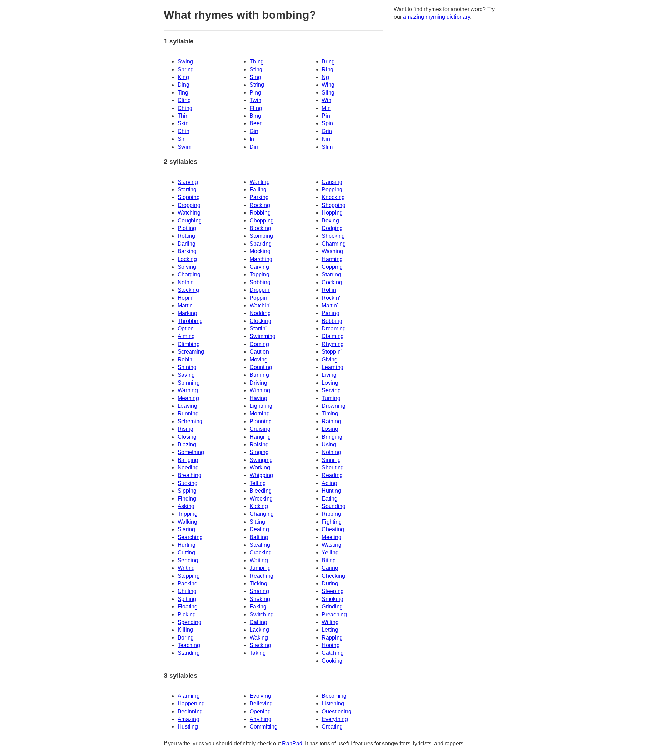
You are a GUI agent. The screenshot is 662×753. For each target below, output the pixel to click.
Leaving (187, 406)
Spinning (189, 383)
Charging (189, 274)
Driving (258, 383)
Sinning (331, 460)
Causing (332, 182)
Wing (328, 85)
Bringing (332, 437)
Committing (264, 727)
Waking (259, 638)
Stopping (189, 197)
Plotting (187, 228)
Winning (260, 390)
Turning (331, 398)
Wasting (331, 545)
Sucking (188, 483)
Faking (258, 607)
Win (326, 100)
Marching (261, 259)
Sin (182, 139)
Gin (254, 131)
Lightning (261, 406)
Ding (183, 85)
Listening (333, 703)
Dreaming (334, 328)
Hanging (260, 437)
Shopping (333, 205)
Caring (330, 568)
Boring (186, 638)
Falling (258, 189)
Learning (332, 367)
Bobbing (332, 321)
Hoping (331, 645)
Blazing (187, 444)
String (257, 85)
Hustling (188, 727)
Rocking (260, 205)
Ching (185, 108)
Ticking (258, 583)
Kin (326, 139)
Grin (327, 131)
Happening (191, 703)
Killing (185, 630)
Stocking (188, 290)
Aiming (186, 336)
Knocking (333, 197)
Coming (259, 344)
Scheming (190, 421)
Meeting (331, 537)
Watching (189, 213)
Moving (259, 360)
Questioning (336, 711)
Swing (185, 62)
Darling (186, 244)
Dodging (332, 228)
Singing (259, 452)
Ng (325, 77)
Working (260, 467)
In (252, 139)
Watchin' (260, 305)
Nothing (331, 452)
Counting (261, 367)
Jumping (260, 568)
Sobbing (260, 282)
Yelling (330, 552)
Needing (188, 467)
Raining (331, 421)
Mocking (260, 251)
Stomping (261, 236)
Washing (332, 251)
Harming (332, 259)
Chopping (262, 221)
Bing (255, 116)
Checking (333, 576)
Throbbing (190, 321)
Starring (331, 274)
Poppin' (259, 298)
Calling (258, 622)
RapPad (292, 743)
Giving (330, 360)
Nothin (186, 282)
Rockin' (331, 298)
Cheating (333, 529)
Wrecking (261, 499)
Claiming (333, 336)
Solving (187, 267)
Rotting (186, 236)
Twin (255, 100)
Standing (189, 653)
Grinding (332, 607)
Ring (327, 69)
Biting (329, 560)
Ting (183, 93)
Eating (330, 499)
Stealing (260, 545)
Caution (259, 352)
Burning (259, 375)
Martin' (330, 305)
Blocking (260, 228)
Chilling (187, 591)
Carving (259, 267)
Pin (326, 116)
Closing (187, 437)
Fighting (332, 522)
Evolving (260, 696)
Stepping (189, 576)
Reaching (261, 576)
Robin (185, 360)
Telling (258, 483)
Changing (262, 514)
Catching (333, 653)
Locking (187, 259)
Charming (334, 244)
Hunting (331, 491)
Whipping (261, 475)
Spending (189, 622)
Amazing (188, 719)
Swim (184, 147)
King (183, 77)
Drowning (333, 406)
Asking (186, 506)
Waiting (259, 560)
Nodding (260, 313)
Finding (187, 499)
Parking (259, 197)
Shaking (260, 599)
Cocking (332, 282)
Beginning (190, 711)
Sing (255, 77)
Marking (187, 313)
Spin (327, 123)
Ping (255, 93)
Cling (184, 100)
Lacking (259, 630)
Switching (262, 614)
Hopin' (185, 298)
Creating (332, 727)
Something (191, 452)
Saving (186, 375)
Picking (187, 614)
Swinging (261, 460)
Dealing (259, 529)
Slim (327, 147)
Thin (183, 116)
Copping (332, 267)
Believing (261, 703)
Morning (260, 413)
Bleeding (261, 491)
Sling (328, 93)
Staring (186, 529)
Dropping (189, 205)
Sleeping (333, 591)
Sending (188, 560)
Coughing (190, 221)
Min (326, 108)
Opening (260, 711)
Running (188, 413)
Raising (259, 444)
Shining (187, 367)
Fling (256, 108)
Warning (188, 390)
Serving (331, 390)
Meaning (188, 398)
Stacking (260, 645)
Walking (187, 522)
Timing (330, 413)
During (330, 583)
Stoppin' (332, 352)
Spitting (187, 599)
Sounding (333, 506)
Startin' (258, 328)
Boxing (330, 221)
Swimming (262, 336)
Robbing (260, 213)
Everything (335, 719)
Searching (190, 537)
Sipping (187, 491)
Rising (185, 429)
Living (329, 375)
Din (254, 147)
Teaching (189, 645)
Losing (330, 429)
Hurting (186, 545)
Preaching (334, 614)
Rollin (329, 290)
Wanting (260, 182)
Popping (332, 189)
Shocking (333, 236)
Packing (188, 583)
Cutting (186, 552)
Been (256, 123)
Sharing (259, 591)
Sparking (261, 244)
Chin (183, 131)
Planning (261, 421)
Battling (259, 537)
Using (329, 444)
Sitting (257, 522)
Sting (256, 69)
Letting (330, 630)
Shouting (333, 467)
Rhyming (333, 344)
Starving (188, 182)
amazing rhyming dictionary (436, 17)
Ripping (331, 514)
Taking (258, 653)
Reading (332, 475)
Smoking (332, 599)
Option (186, 328)
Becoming (334, 696)
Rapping (332, 638)
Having (258, 398)
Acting (329, 483)
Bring (328, 62)
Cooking (332, 661)
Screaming (191, 352)
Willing (330, 622)
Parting (330, 313)
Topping (259, 274)
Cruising (260, 429)
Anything (260, 719)
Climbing (189, 344)
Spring (186, 69)
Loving (330, 383)
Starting (187, 189)
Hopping (332, 213)
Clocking (260, 321)
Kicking (259, 506)
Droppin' (260, 290)
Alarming (189, 696)
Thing (257, 62)
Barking (187, 251)
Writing (186, 568)
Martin (185, 305)
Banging (188, 460)
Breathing (189, 475)
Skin (183, 123)
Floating (188, 607)
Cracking (261, 552)
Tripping (188, 514)
